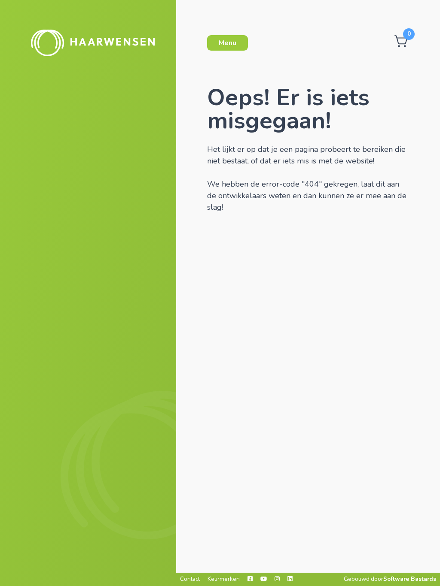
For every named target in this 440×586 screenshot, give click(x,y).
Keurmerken (224, 579)
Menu (227, 43)
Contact (190, 579)
